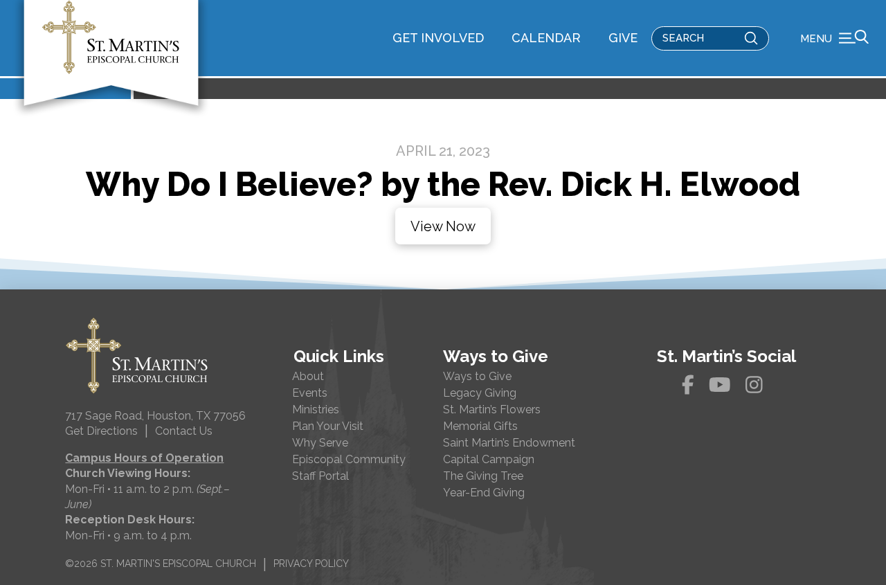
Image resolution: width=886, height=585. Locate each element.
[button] (834, 38)
